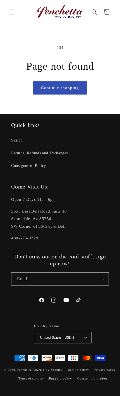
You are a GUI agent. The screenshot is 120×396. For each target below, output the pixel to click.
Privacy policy (105, 369)
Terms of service (30, 378)
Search (17, 140)
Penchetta (24, 369)
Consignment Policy (28, 166)
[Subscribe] (102, 279)
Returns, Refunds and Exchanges (39, 153)
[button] (11, 12)
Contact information (92, 378)
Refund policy (78, 369)
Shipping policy (60, 378)
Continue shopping (60, 88)
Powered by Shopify (47, 369)
